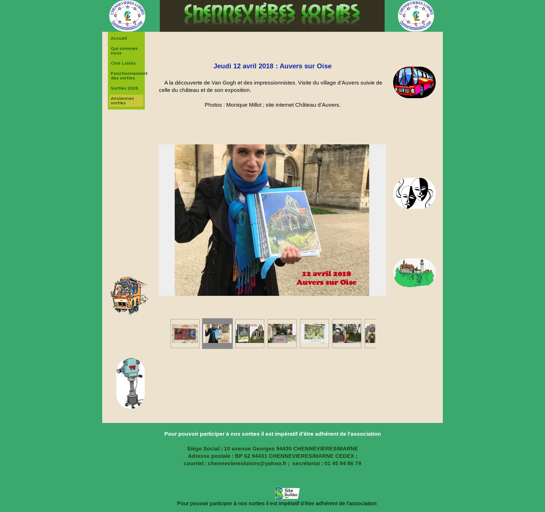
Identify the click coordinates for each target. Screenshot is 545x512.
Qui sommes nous (124, 51)
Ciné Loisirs (123, 63)
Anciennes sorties (122, 101)
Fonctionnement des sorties (127, 76)
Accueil (119, 38)
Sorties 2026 (124, 88)
